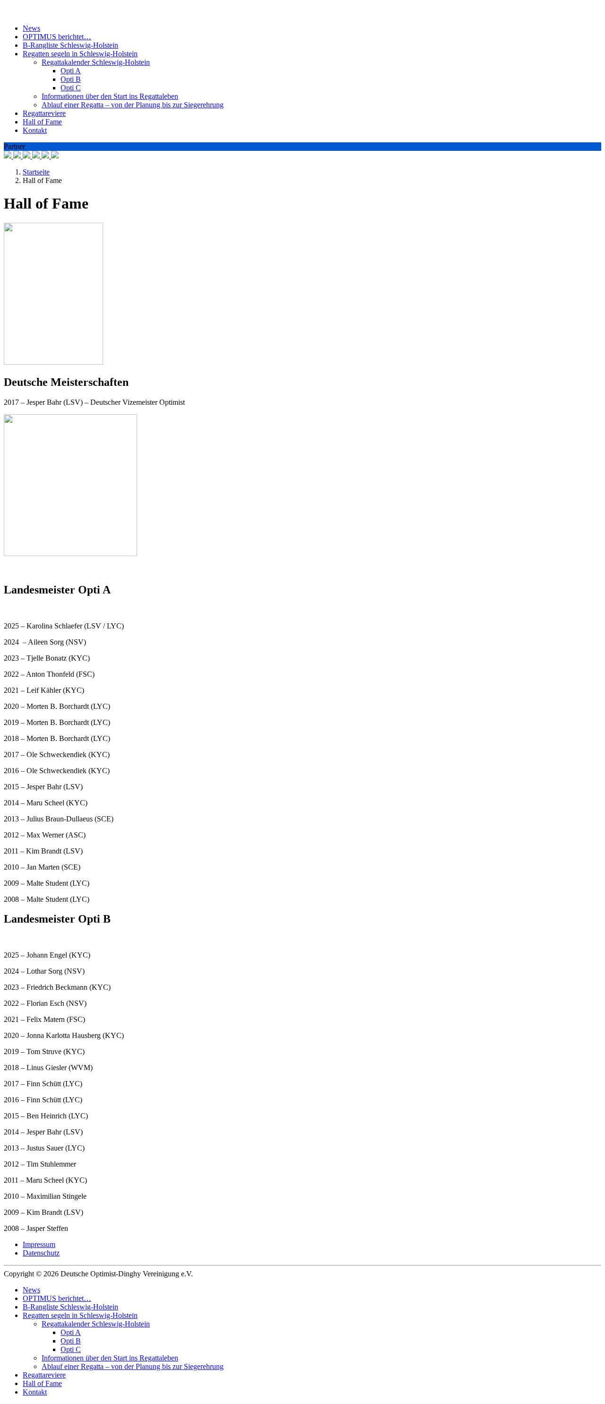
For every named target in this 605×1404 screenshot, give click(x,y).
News (31, 28)
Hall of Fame (42, 122)
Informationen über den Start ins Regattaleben (110, 96)
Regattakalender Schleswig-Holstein (96, 62)
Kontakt (35, 130)
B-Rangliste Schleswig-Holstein (70, 45)
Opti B (70, 79)
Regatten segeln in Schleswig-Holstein (80, 54)
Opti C (70, 88)
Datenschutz (41, 1253)
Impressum (39, 1244)
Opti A (70, 71)
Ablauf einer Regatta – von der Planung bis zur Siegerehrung (133, 105)
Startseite (36, 172)
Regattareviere (44, 113)
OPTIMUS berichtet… (57, 37)
